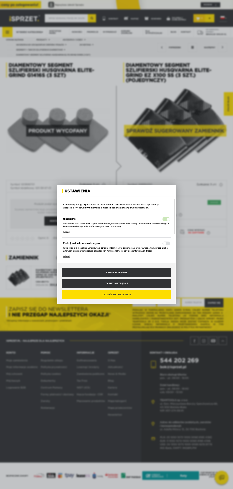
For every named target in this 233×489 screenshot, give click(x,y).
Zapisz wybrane (116, 272)
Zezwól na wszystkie (116, 294)
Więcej (66, 232)
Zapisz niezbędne (116, 283)
